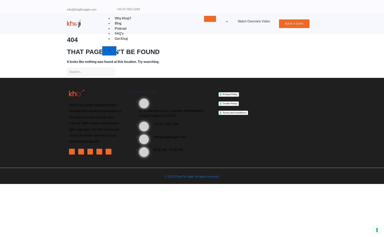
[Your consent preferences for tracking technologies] (377, 230)
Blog (118, 23)
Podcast (120, 28)
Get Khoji (121, 38)
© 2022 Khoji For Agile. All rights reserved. (192, 176)
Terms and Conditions (234, 112)
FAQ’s (119, 33)
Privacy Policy (230, 94)
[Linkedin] (90, 152)
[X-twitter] (81, 152)
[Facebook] (72, 152)
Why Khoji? (123, 18)
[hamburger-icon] (210, 19)
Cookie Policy (230, 103)
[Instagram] (108, 152)
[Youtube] (99, 152)
